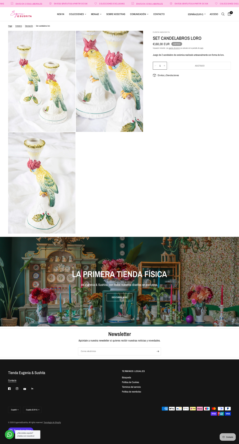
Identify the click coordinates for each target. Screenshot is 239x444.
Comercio (18, 26)
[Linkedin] (34, 388)
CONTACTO (159, 14)
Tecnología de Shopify (52, 422)
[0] (228, 14)
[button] (119, 297)
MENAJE (95, 14)
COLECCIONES (76, 14)
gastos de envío (174, 48)
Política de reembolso (131, 391)
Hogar (10, 26)
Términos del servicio (131, 387)
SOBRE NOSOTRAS (115, 14)
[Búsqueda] (223, 14)
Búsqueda (126, 377)
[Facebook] (11, 388)
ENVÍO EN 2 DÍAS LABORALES (135, 3)
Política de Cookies (130, 382)
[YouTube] (27, 389)
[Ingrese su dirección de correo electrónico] (157, 351)
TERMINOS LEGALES (133, 371)
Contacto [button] (12, 380)
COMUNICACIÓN (138, 14)
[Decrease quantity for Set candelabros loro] (155, 65)
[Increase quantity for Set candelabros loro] (164, 65)
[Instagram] (19, 388)
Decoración (29, 26)
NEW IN (60, 14)
